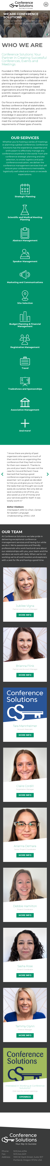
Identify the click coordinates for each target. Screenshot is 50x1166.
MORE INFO (25, 615)
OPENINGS (25, 1097)
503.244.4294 (20, 1151)
